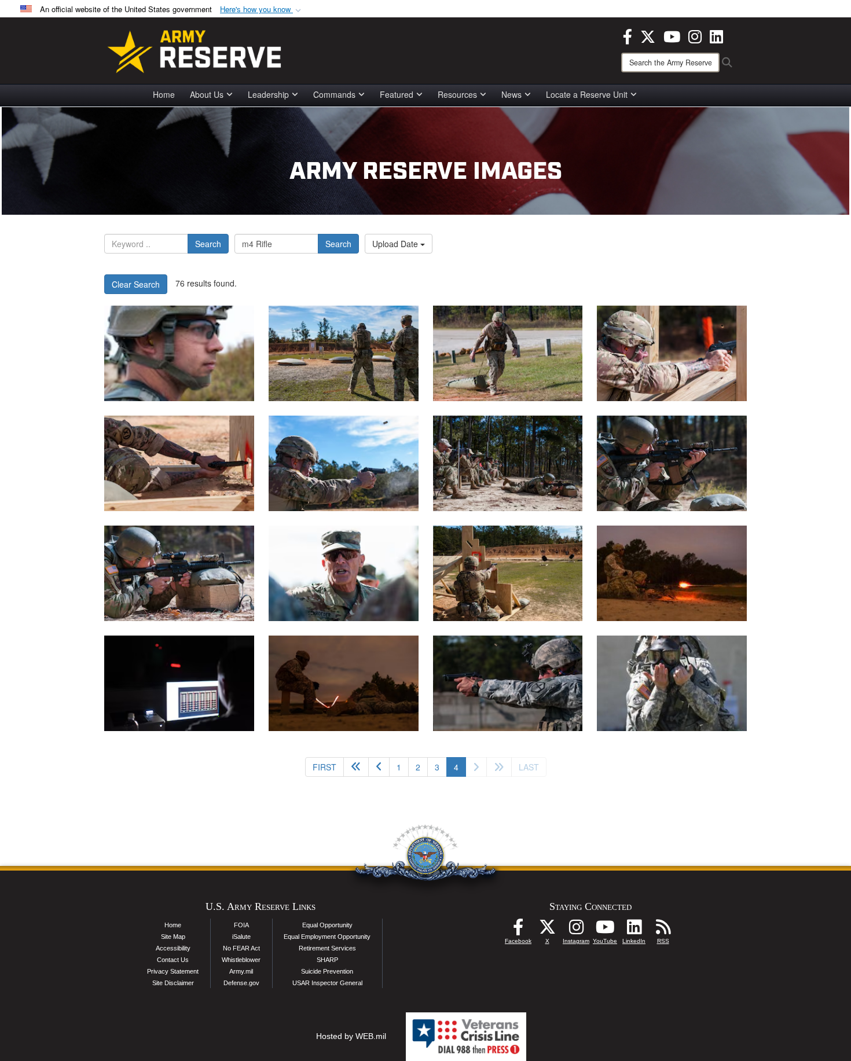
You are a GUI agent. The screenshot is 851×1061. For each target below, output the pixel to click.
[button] (261, 9)
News (511, 94)
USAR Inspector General (327, 982)
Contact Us (173, 959)
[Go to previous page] (379, 767)
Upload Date (396, 243)
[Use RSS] (662, 930)
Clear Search (136, 284)
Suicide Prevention (327, 971)
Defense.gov (241, 982)
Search (208, 243)
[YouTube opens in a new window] (671, 35)
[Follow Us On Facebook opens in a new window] (518, 930)
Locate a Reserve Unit (587, 94)
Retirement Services (327, 948)
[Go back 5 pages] (356, 767)
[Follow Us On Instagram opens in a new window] (576, 930)
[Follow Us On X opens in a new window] (547, 930)
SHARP (327, 959)
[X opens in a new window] (647, 35)
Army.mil (241, 971)
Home (164, 94)
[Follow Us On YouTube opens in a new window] (604, 930)
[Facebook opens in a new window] (627, 35)
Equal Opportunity (327, 925)
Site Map (173, 936)
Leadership (268, 94)
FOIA (241, 925)
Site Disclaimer (173, 982)
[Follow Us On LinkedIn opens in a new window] (633, 930)
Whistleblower (241, 959)
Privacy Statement (173, 971)
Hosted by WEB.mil (351, 1036)
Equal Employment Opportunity (327, 936)
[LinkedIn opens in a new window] (716, 35)
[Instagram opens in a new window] (695, 35)
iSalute (241, 936)
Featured (396, 94)
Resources (457, 94)
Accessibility (173, 948)
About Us (206, 94)
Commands (334, 94)
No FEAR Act (241, 948)
